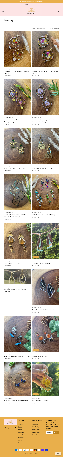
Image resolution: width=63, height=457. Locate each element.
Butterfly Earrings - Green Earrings (14, 168)
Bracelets (20, 429)
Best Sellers (21, 432)
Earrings (20, 427)
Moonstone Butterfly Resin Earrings (43, 310)
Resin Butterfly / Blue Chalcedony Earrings (17, 356)
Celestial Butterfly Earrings (12, 263)
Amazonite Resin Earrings (40, 401)
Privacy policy (35, 424)
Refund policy (35, 427)
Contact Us (35, 435)
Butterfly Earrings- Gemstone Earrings (43, 215)
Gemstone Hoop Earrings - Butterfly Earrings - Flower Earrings (15, 216)
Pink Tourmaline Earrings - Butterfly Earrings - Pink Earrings (43, 121)
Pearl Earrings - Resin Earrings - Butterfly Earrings (16, 72)
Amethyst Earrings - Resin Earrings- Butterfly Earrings (14, 121)
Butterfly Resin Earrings (39, 356)
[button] (3, 11)
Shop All (20, 443)
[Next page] (35, 410)
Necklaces (20, 424)
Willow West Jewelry (34, 453)
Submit (56, 432)
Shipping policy (36, 432)
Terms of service (36, 429)
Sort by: (34, 28)
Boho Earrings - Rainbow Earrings (42, 168)
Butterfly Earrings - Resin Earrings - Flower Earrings (45, 72)
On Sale (20, 440)
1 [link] (27, 410)
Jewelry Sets (21, 437)
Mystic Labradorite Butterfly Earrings (15, 289)
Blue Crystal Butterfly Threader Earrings (16, 401)
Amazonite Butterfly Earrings (41, 263)
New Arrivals (21, 435)
